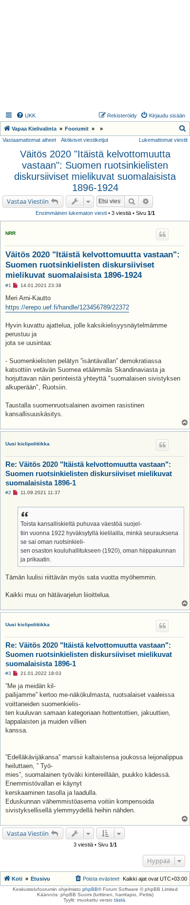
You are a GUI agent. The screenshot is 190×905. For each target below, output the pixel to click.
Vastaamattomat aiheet (29, 140)
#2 (8, 492)
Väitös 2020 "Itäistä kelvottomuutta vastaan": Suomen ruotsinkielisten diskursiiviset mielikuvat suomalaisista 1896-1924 (95, 171)
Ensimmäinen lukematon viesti (71, 213)
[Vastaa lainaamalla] (162, 234)
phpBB (90, 889)
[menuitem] (26, 115)
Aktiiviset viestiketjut (84, 140)
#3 (8, 673)
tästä (119, 900)
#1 (8, 285)
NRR (10, 233)
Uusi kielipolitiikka (27, 443)
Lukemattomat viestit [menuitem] (163, 140)
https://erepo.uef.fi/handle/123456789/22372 (67, 307)
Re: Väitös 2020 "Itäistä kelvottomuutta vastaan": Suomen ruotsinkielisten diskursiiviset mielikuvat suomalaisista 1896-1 (88, 473)
